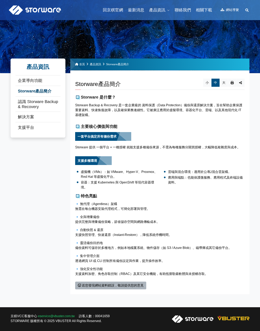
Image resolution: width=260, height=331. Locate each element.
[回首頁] (35, 10)
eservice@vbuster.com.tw (56, 316)
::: (218, 6)
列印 (232, 83)
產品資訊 (95, 64)
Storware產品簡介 (35, 91)
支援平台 (26, 127)
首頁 (82, 64)
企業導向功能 (30, 80)
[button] (113, 10)
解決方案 (26, 117)
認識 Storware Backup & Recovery (38, 104)
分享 (240, 83)
